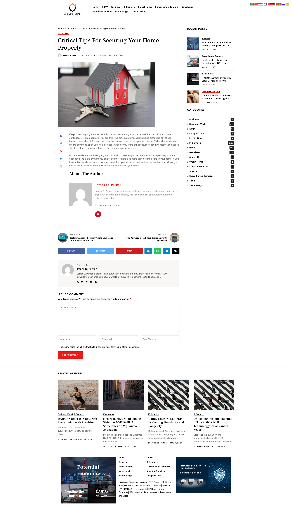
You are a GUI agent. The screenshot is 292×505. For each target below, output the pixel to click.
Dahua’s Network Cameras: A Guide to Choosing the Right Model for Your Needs (217, 98)
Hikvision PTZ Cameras (151, 482)
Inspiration (211, 138)
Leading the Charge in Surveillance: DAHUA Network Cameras (214, 63)
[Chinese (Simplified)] (256, 3)
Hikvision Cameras (128, 482)
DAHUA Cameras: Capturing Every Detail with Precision (77, 420)
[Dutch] (260, 3)
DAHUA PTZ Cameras (135, 488)
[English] (264, 3)
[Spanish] (288, 3)
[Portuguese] (280, 3)
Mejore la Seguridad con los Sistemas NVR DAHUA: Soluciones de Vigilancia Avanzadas (122, 424)
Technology (121, 11)
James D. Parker (71, 55)
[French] (268, 3)
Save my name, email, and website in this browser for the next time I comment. (100, 347)
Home (61, 28)
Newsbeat (187, 7)
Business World (211, 124)
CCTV (105, 7)
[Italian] (276, 3)
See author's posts (110, 205)
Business (211, 119)
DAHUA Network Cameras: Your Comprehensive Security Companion (217, 80)
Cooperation (138, 11)
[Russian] (284, 3)
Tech (211, 180)
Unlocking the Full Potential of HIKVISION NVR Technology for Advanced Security (213, 424)
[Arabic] (252, 3)
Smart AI (115, 7)
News (96, 7)
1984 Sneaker (136, 492)
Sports (211, 171)
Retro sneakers (152, 492)
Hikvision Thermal (133, 485)
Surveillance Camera (166, 7)
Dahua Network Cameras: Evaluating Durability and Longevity (166, 422)
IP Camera (129, 7)
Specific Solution (102, 11)
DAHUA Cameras (152, 485)
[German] (272, 3)
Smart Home (145, 7)
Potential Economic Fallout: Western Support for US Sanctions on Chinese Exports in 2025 (217, 47)
